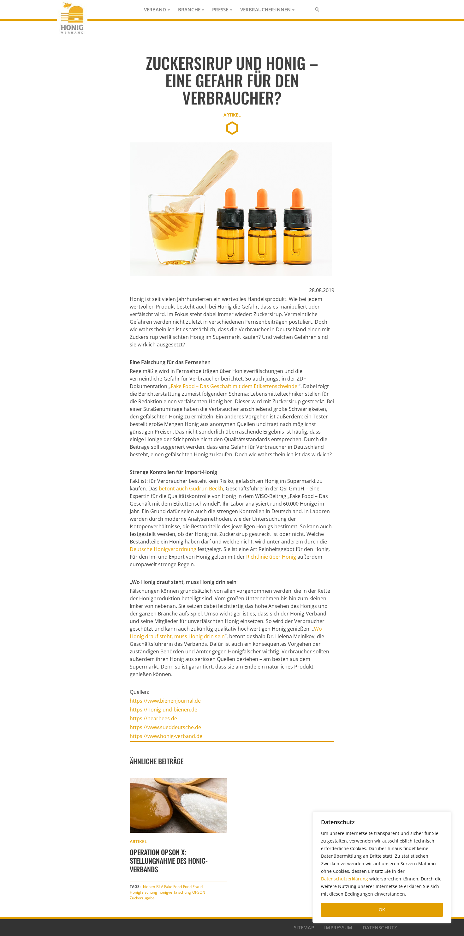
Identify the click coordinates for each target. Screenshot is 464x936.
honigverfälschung (174, 892)
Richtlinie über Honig (271, 556)
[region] (381, 867)
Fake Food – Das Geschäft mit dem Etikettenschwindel (235, 386)
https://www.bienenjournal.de (165, 700)
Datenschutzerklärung (344, 879)
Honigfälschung (143, 892)
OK (382, 909)
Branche (189, 9)
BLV (159, 886)
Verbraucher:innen (265, 9)
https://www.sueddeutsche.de (165, 727)
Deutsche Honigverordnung (163, 549)
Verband (155, 9)
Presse (220, 9)
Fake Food (173, 886)
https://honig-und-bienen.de (163, 709)
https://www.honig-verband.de (166, 736)
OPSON (198, 892)
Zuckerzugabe (142, 898)
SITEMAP (304, 927)
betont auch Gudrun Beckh (191, 488)
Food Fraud (193, 886)
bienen (149, 886)
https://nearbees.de (153, 718)
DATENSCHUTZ (380, 927)
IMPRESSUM (338, 927)
